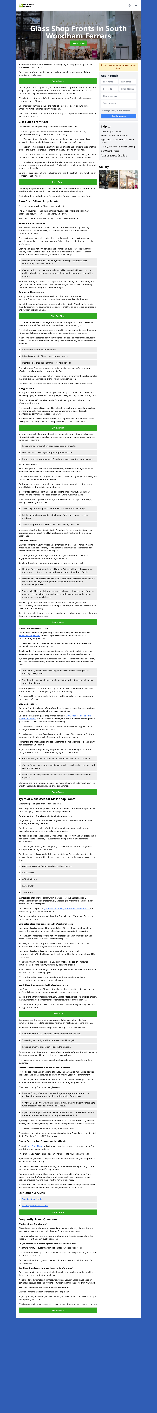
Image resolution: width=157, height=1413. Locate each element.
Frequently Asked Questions (114, 155)
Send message (119, 116)
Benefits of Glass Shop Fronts (114, 135)
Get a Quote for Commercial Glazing (118, 146)
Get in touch (78, 43)
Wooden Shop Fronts (32, 1199)
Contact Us (58, 1013)
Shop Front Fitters (34, 1146)
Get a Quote (58, 182)
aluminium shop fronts (29, 635)
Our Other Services (110, 151)
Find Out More (58, 316)
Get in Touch (58, 81)
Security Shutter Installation (35, 1205)
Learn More (58, 622)
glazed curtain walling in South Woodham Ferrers (67, 908)
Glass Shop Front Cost (111, 131)
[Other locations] (129, 5)
